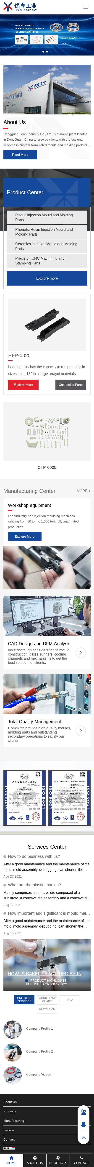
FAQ (70, 999)
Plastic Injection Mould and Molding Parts (44, 217)
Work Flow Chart (47, 1000)
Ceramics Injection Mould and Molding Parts (46, 246)
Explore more (47, 278)
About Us (14, 122)
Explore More (23, 384)
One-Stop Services (24, 1000)
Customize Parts (71, 384)
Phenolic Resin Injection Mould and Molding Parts (44, 232)
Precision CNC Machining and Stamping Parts (40, 260)
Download (47, 1009)
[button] (43, 52)
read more (20, 154)
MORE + (84, 491)
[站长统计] (9, 1148)
